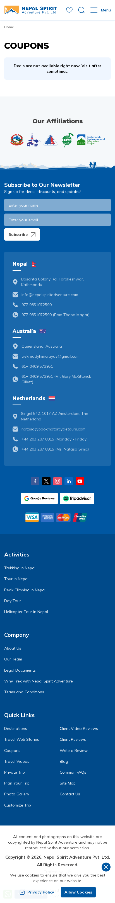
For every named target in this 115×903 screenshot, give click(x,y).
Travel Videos (16, 761)
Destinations (15, 728)
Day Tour (12, 600)
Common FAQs (73, 772)
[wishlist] (69, 10)
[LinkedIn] (68, 481)
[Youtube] (80, 481)
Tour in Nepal (16, 578)
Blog (64, 761)
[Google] (39, 498)
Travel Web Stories (21, 739)
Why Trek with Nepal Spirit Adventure (38, 681)
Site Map (68, 783)
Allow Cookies (78, 892)
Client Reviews (73, 739)
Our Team (13, 659)
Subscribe (18, 234)
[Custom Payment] (57, 517)
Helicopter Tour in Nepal (26, 611)
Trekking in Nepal (19, 567)
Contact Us (70, 794)
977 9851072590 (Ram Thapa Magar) (55, 314)
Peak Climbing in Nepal (24, 589)
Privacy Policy (40, 892)
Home (9, 27)
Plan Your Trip (17, 783)
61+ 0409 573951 (37, 366)
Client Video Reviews (79, 728)
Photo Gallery (16, 794)
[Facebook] (35, 481)
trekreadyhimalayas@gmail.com (50, 356)
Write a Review (74, 750)
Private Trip (14, 772)
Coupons (12, 750)
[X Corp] (46, 481)
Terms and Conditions (24, 691)
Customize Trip (17, 805)
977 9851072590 (36, 304)
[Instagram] (57, 481)
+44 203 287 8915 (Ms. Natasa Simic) (55, 449)
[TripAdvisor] (77, 498)
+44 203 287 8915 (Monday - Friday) (54, 439)
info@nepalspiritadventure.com (49, 294)
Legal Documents (20, 670)
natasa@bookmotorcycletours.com (53, 429)
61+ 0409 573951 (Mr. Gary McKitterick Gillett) (56, 379)
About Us (12, 648)
